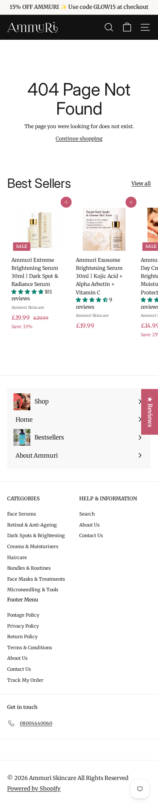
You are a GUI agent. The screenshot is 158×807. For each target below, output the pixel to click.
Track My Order (25, 680)
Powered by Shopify (34, 788)
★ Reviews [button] (150, 412)
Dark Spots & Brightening (36, 535)
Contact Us (91, 535)
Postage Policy (23, 615)
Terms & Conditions (29, 648)
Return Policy (22, 637)
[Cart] (127, 27)
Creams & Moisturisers (32, 546)
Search (87, 514)
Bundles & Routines (29, 568)
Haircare (17, 557)
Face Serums (21, 514)
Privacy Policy (23, 626)
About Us (89, 525)
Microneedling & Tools (32, 590)
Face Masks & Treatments (36, 579)
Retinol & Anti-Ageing (32, 525)
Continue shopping (79, 138)
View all (141, 183)
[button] (28, 291)
